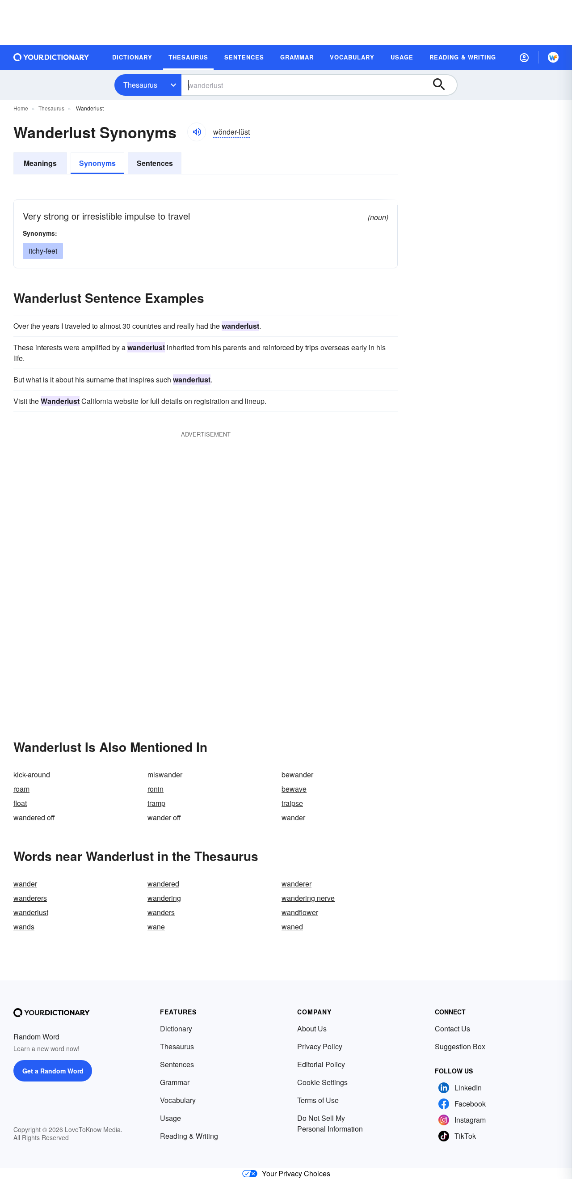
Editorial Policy (321, 1064)
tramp (156, 803)
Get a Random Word (53, 1070)
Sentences (155, 163)
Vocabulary (178, 1100)
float (20, 803)
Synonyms (97, 163)
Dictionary (176, 1028)
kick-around (31, 774)
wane (156, 926)
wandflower (300, 912)
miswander (164, 774)
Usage (170, 1118)
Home (20, 108)
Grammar (174, 1082)
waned (292, 926)
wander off (164, 817)
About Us (312, 1028)
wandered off (34, 817)
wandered (163, 883)
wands (23, 926)
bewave (294, 789)
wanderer (296, 883)
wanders (161, 912)
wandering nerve (308, 898)
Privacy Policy (319, 1046)
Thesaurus (140, 85)
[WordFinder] (553, 57)
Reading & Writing (189, 1136)
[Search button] (443, 85)
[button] (524, 57)
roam (21, 789)
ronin (155, 789)
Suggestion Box (460, 1046)
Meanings (40, 163)
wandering (164, 898)
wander (293, 817)
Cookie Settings (322, 1082)
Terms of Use (318, 1100)
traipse (292, 803)
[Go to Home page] (51, 57)
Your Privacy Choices (296, 1173)
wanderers (30, 898)
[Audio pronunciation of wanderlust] (196, 132)
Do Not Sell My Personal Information (330, 1123)
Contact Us (452, 1028)
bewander (297, 774)
